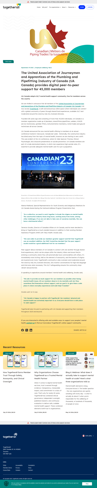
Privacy (18, 467)
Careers (18, 470)
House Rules (6, 470)
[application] (48, 484)
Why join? (45, 7)
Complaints (31, 465)
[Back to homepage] (10, 435)
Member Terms (7, 467)
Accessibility (19, 465)
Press (29, 467)
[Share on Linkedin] (31, 330)
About (64, 7)
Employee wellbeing (41, 67)
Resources (71, 7)
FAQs (4, 465)
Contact (30, 470)
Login (90, 7)
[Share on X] (26, 330)
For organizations (54, 7)
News (50, 67)
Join (82, 7)
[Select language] (93, 435)
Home (38, 7)
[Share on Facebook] (22, 330)
